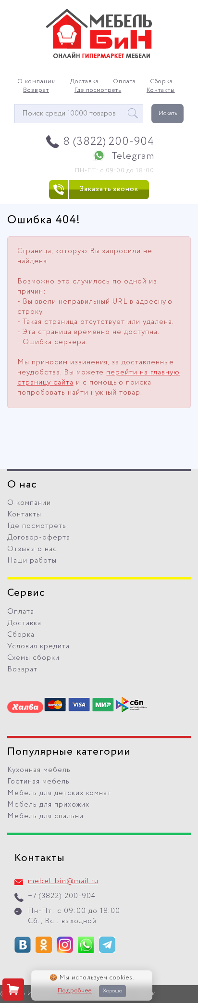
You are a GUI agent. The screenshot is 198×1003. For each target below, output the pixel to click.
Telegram (132, 156)
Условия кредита (38, 646)
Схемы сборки (33, 658)
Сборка (161, 81)
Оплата (124, 81)
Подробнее (75, 991)
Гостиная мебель (38, 781)
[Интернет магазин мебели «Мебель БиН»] (99, 56)
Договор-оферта (38, 537)
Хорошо (112, 991)
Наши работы (32, 560)
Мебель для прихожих (48, 804)
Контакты (161, 90)
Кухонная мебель (39, 770)
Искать (168, 113)
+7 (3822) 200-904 (62, 896)
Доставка (84, 81)
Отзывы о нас (32, 549)
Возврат (36, 90)
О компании (36, 81)
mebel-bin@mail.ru (63, 881)
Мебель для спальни (45, 816)
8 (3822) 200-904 (109, 142)
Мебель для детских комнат (59, 793)
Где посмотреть (98, 90)
